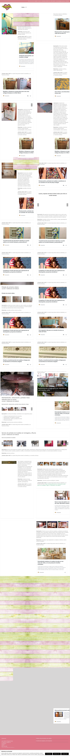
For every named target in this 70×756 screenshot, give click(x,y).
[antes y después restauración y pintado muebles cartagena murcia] (11, 409)
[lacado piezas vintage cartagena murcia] (30, 20)
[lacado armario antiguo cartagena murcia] (27, 299)
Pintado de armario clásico (10, 287)
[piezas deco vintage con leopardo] (40, 581)
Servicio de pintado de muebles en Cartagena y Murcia (19, 433)
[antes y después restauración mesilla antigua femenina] (65, 463)
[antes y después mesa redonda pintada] (23, 409)
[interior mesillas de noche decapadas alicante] (63, 524)
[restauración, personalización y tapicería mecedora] (23, 585)
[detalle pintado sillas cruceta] (21, 443)
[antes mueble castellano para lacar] (30, 168)
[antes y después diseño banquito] (11, 647)
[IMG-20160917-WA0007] (59, 612)
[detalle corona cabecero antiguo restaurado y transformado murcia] (46, 464)
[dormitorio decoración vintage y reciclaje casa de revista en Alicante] (53, 581)
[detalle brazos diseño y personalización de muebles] (29, 646)
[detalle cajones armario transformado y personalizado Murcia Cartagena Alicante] (46, 611)
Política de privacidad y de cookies (43, 738)
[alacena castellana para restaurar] (20, 168)
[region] (35, 753)
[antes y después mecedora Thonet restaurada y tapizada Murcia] (23, 612)
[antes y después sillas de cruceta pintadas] (8, 443)
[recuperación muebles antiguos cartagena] (42, 204)
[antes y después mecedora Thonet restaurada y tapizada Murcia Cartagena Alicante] (17, 612)
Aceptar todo (65, 753)
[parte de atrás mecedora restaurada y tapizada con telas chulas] (30, 585)
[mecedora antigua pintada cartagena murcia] (20, 20)
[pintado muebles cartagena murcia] (48, 443)
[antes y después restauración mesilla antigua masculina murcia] (59, 463)
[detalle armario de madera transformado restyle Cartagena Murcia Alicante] (40, 611)
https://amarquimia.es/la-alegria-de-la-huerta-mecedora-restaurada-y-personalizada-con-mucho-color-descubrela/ (16, 603)
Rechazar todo (56, 753)
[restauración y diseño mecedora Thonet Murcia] (30, 614)
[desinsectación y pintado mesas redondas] (4, 409)
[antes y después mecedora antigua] (4, 646)
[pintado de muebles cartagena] (20, 105)
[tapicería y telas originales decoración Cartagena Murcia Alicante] (23, 647)
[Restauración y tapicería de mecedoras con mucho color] (52, 385)
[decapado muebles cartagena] (52, 524)
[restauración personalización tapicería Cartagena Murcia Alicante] (17, 647)
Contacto (67, 1)
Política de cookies (41, 754)
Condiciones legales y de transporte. (44, 740)
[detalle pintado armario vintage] (17, 299)
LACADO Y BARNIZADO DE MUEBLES (10, 288)
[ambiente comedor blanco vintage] (17, 409)
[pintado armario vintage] (6, 299)
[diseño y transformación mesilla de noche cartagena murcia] (53, 204)
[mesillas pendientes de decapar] (41, 524)
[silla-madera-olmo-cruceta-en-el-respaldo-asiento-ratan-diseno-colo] (35, 443)
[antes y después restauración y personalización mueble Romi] (46, 581)
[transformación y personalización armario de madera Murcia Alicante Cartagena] (53, 612)
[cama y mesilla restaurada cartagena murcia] (63, 204)
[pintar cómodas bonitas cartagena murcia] (62, 443)
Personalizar (49, 753)
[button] (18, 20)
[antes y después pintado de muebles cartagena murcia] (25, 105)
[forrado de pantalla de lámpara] (30, 105)
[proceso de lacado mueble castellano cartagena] (25, 168)
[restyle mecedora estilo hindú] (4, 585)
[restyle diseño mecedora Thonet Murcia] (4, 612)
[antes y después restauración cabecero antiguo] (40, 463)
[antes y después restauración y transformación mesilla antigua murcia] (53, 463)
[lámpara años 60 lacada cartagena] (25, 20)
